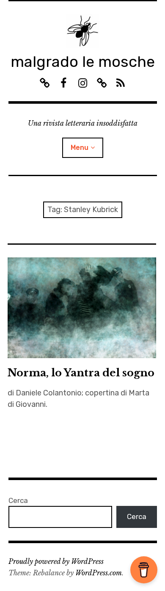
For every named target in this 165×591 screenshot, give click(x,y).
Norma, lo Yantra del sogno (81, 373)
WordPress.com (98, 573)
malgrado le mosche (83, 61)
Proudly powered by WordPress (56, 561)
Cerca (18, 500)
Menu (79, 148)
